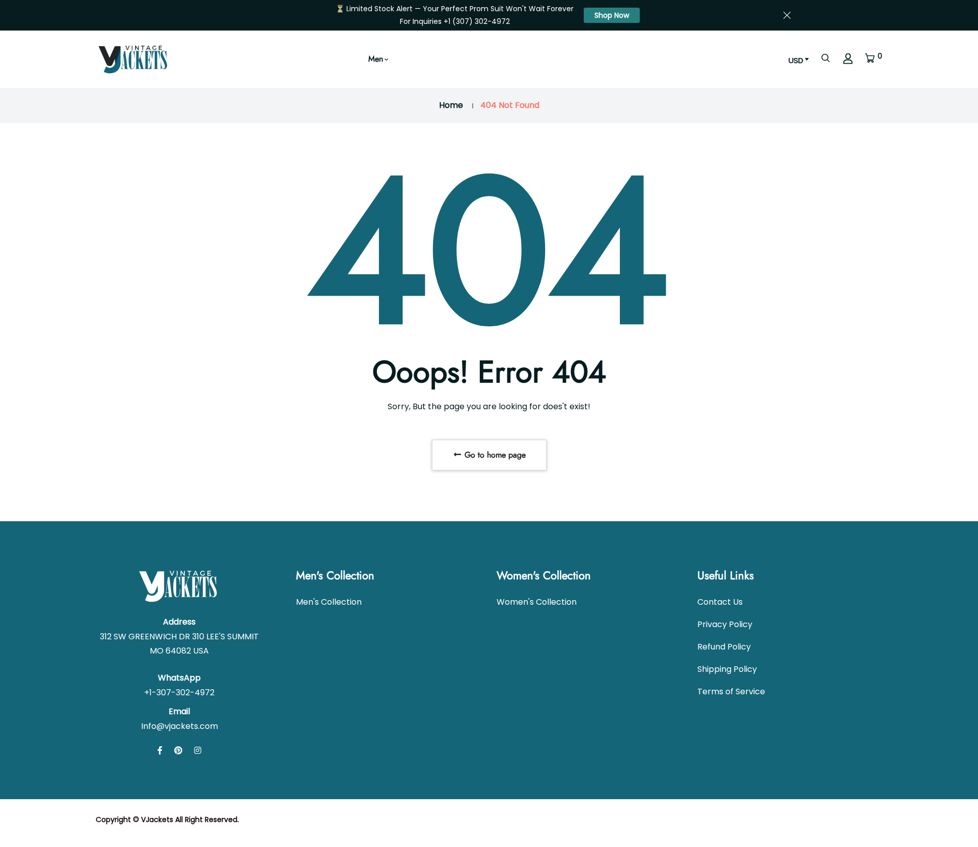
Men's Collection (329, 602)
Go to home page (494, 455)
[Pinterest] (178, 750)
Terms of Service (731, 691)
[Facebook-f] (160, 750)
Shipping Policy (727, 669)
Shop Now (611, 15)
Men (375, 59)
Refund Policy (724, 647)
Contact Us (720, 602)
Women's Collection (537, 602)
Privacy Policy (724, 624)
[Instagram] (197, 750)
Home (451, 105)
